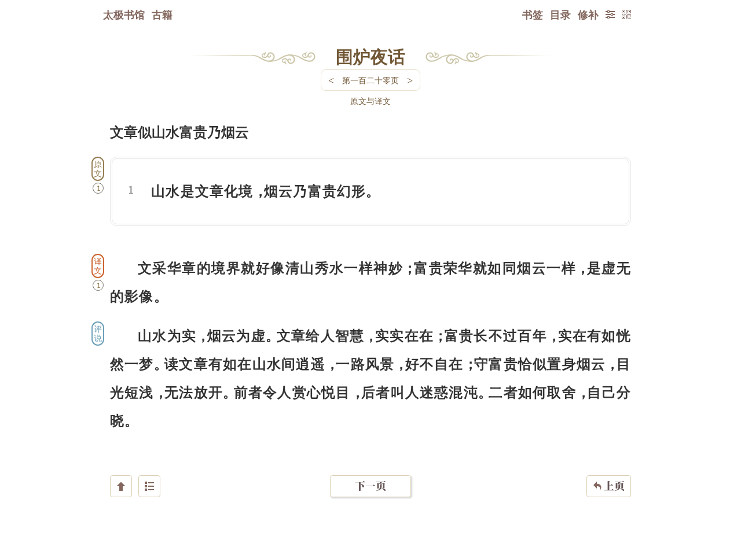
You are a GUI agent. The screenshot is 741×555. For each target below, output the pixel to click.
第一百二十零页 (370, 80)
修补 (588, 14)
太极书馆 (124, 14)
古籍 (162, 14)
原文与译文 (370, 100)
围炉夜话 (370, 56)
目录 (560, 14)
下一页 (370, 485)
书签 (532, 14)
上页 (609, 485)
